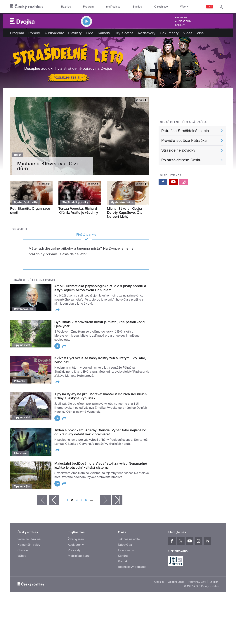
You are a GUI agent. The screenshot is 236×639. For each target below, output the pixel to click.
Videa (187, 33)
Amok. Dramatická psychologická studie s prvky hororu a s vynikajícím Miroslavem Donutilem (100, 288)
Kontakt (123, 561)
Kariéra (123, 556)
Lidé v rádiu (126, 550)
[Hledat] (221, 6)
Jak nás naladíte (129, 539)
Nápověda (125, 544)
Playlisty (75, 33)
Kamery (180, 25)
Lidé (89, 33)
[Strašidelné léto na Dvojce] (118, 62)
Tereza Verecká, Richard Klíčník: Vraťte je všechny (78, 210)
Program (88, 6)
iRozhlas (66, 6)
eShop (22, 556)
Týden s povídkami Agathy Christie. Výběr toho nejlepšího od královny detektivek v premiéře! (100, 432)
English (214, 581)
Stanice (137, 6)
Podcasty (74, 550)
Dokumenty (169, 33)
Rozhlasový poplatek (132, 567)
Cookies (159, 581)
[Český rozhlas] (26, 6)
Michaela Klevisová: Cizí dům (47, 166)
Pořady (34, 33)
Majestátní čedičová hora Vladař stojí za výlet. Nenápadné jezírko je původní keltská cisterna (100, 465)
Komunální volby (29, 544)
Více (202, 33)
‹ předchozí (54, 500)
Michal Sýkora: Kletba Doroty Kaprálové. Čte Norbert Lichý (125, 213)
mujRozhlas (113, 6)
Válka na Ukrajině (29, 539)
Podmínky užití (197, 581)
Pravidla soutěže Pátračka (184, 140)
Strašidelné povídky (178, 150)
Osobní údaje (176, 581)
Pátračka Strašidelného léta (185, 131)
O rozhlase (161, 6)
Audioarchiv (183, 21)
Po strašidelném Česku (181, 160)
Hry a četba (124, 33)
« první (42, 500)
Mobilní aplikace (79, 556)
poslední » (117, 500)
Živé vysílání (76, 539)
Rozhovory (146, 33)
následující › (105, 500)
